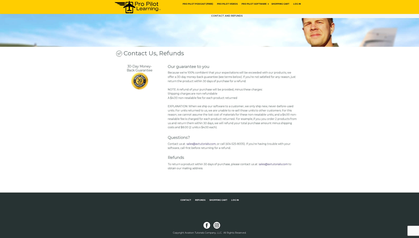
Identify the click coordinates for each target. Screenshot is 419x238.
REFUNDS (200, 200)
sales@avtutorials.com (201, 143)
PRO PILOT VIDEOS (227, 4)
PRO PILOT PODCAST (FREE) (198, 4)
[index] (138, 7)
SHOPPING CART (280, 4)
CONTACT (185, 200)
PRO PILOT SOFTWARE (254, 4)
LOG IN (297, 4)
